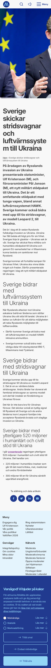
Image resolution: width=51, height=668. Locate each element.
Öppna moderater (35, 561)
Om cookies (9, 551)
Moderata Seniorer (35, 558)
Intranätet (7, 558)
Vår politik (8, 528)
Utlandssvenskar (34, 528)
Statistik (11, 623)
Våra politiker (10, 532)
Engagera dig (10, 522)
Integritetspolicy (11, 548)
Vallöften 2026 (10, 535)
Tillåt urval (27, 637)
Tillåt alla (27, 661)
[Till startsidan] (6, 4)
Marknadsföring (15, 628)
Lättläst (29, 532)
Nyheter (30, 525)
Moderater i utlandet (36, 574)
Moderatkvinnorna (35, 554)
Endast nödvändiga (27, 649)
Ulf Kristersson (10, 525)
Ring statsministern (35, 522)
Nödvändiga (13, 618)
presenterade (15, 451)
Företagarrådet (33, 570)
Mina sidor (8, 554)
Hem (5, 158)
